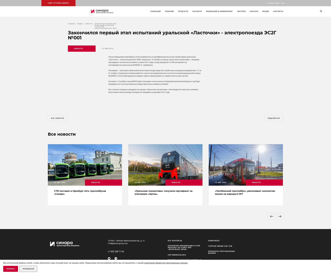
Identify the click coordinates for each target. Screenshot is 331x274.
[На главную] (102, 11)
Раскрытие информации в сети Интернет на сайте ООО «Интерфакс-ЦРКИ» (184, 247)
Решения (169, 11)
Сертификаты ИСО (177, 255)
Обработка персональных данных (221, 252)
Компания (156, 11)
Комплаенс (214, 241)
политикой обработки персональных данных (166, 263)
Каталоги (197, 11)
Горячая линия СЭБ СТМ (220, 246)
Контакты (278, 11)
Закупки (241, 11)
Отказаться (28, 269)
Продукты (183, 11)
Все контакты (175, 241)
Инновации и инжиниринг (219, 11)
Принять (10, 269)
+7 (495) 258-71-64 (275, 3)
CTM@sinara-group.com (118, 243)
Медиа (265, 11)
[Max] (109, 258)
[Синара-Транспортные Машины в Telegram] (116, 258)
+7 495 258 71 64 (116, 251)
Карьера (254, 11)
